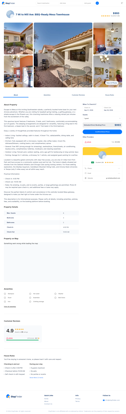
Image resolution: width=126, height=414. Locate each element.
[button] (18, 38)
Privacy (77, 399)
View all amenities (10, 306)
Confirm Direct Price (102, 132)
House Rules (109, 95)
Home (46, 399)
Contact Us (48, 404)
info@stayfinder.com (112, 400)
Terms (77, 401)
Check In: (87, 107)
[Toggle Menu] (122, 3)
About (16, 95)
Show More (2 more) (36, 377)
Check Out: (107, 107)
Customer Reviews (78, 95)
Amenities (47, 95)
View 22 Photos (111, 83)
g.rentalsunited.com (113, 178)
